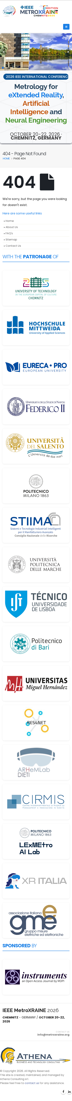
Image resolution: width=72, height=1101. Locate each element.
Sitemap (11, 239)
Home (10, 221)
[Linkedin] (69, 1091)
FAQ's (9, 233)
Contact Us (13, 246)
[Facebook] (63, 1091)
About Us (12, 227)
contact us (32, 1083)
